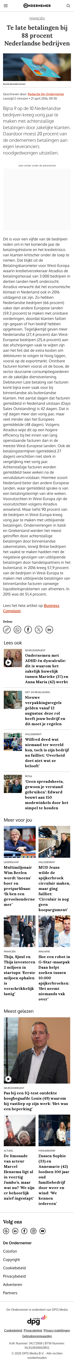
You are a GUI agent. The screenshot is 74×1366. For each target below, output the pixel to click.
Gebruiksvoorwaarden (37, 1336)
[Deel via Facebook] (28, 629)
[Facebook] (24, 1231)
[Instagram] (33, 1231)
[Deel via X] (39, 629)
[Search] (68, 5)
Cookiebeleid (13, 1330)
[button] (57, 1330)
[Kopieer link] (7, 629)
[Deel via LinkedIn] (49, 629)
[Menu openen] (5, 5)
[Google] (6, 1231)
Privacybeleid (33, 1330)
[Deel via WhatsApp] (17, 629)
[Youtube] (42, 1231)
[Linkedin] (15, 1231)
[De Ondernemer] (36, 5)
